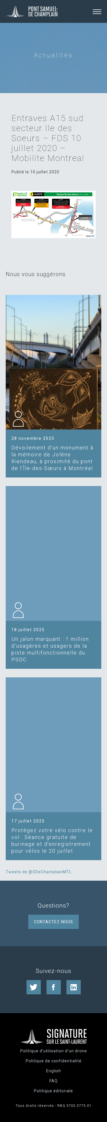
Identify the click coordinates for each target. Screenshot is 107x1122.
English (53, 1071)
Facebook (54, 987)
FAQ (53, 1081)
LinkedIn (73, 987)
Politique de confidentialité (54, 1061)
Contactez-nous (53, 922)
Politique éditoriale (53, 1091)
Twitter (34, 987)
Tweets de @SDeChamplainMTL (39, 872)
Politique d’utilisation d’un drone (53, 1051)
